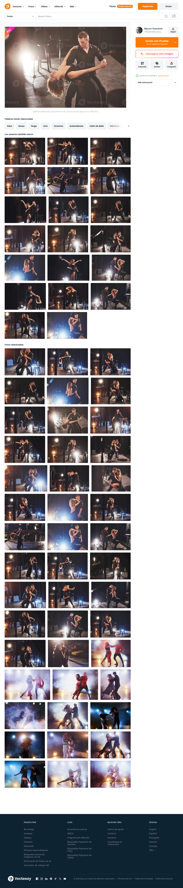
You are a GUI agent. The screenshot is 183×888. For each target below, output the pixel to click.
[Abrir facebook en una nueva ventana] (37, 879)
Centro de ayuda (115, 829)
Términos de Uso (125, 878)
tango (34, 126)
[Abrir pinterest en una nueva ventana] (51, 879)
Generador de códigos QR (36, 865)
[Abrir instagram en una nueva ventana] (42, 879)
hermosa (114, 126)
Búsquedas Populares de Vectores (79, 843)
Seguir (173, 31)
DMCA (70, 833)
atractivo (58, 126)
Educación (29, 846)
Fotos (31, 6)
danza (21, 126)
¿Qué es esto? (163, 75)
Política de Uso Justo (164, 878)
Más (72, 6)
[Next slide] (126, 126)
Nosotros (111, 837)
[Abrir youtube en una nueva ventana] (65, 879)
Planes (112, 6)
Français (153, 846)
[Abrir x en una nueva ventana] (60, 879)
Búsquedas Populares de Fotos (79, 849)
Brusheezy (29, 829)
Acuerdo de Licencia (77, 829)
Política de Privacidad (144, 878)
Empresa (28, 841)
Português (154, 837)
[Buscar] (166, 16)
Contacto (111, 833)
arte (45, 126)
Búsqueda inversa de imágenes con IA (34, 855)
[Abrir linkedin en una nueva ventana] (46, 879)
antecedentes (76, 126)
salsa (9, 126)
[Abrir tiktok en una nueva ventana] (55, 879)
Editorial (59, 6)
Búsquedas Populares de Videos (79, 856)
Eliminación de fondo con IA (37, 861)
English (152, 829)
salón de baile (97, 126)
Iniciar (168, 6)
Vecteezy (28, 833)
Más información (145, 82)
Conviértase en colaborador (114, 843)
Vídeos (44, 6)
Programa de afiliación (78, 837)
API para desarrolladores (36, 850)
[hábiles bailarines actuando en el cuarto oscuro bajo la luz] (25, 151)
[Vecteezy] (7, 6)
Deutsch (153, 841)
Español (153, 833)
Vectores (17, 6)
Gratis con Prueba (157, 42)
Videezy (27, 837)
